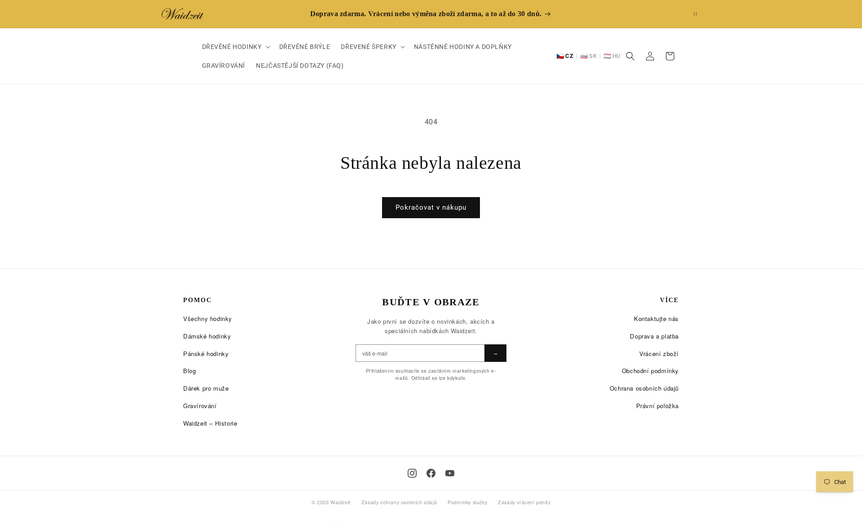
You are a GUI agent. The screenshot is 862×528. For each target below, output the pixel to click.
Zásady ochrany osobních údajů (399, 502)
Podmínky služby (467, 502)
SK (593, 56)
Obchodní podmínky (650, 370)
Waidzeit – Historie (210, 423)
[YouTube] (449, 473)
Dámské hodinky (207, 336)
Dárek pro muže (206, 388)
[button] (235, 46)
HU (616, 56)
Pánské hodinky (206, 353)
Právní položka (657, 405)
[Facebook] (431, 473)
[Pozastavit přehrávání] (695, 14)
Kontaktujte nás (656, 318)
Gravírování (200, 405)
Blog (189, 370)
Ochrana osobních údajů (644, 388)
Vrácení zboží (659, 353)
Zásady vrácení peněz (524, 502)
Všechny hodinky (207, 318)
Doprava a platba (654, 336)
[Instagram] (412, 473)
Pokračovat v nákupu (431, 207)
